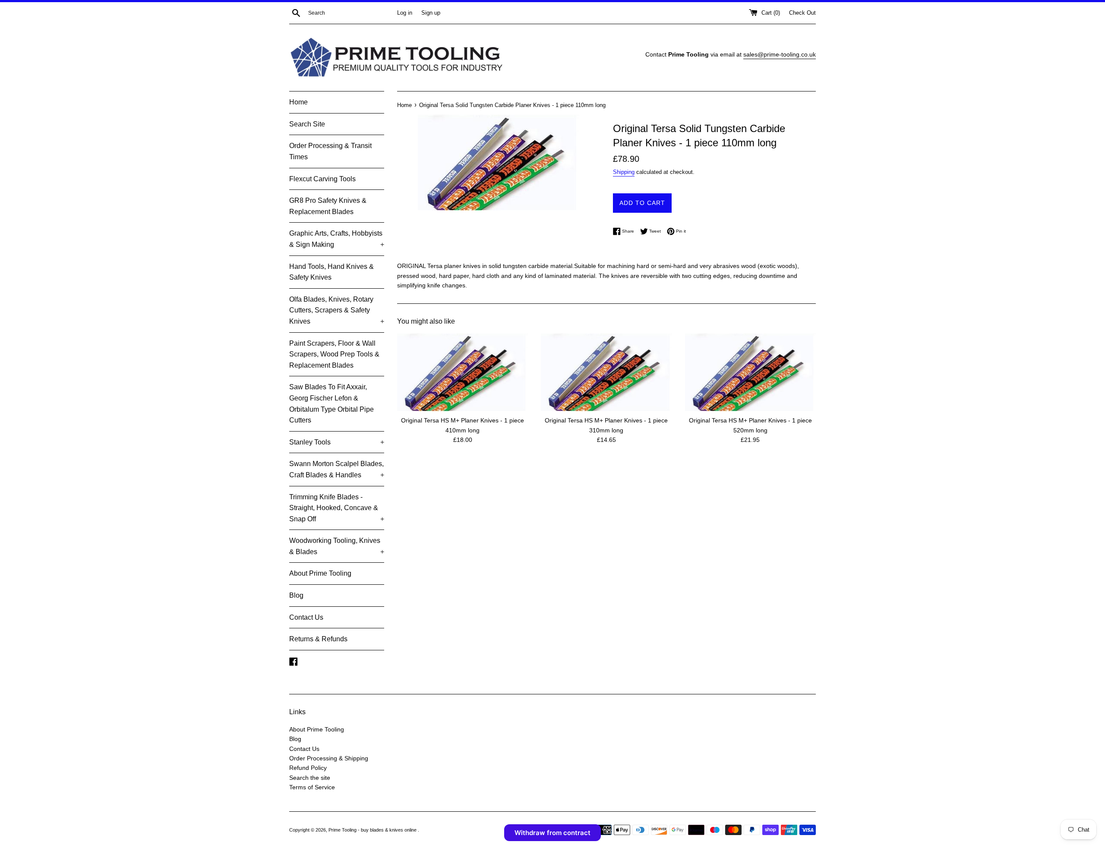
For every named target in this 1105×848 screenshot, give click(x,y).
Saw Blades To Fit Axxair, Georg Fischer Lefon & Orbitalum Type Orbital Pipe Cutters (331, 403)
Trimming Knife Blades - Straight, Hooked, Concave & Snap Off (336, 508)
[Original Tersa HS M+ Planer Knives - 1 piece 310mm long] (606, 372)
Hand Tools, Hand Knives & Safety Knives (331, 272)
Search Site (307, 124)
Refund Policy (308, 767)
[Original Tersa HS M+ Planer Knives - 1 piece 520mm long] (750, 372)
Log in (404, 13)
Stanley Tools (336, 442)
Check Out (802, 13)
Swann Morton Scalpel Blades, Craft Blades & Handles (336, 469)
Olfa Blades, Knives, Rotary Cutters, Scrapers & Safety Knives (336, 310)
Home (298, 102)
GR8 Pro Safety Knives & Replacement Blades (327, 206)
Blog (296, 595)
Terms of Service (312, 787)
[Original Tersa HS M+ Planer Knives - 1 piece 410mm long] (462, 372)
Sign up (430, 13)
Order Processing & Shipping (328, 758)
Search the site (309, 777)
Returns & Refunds (318, 639)
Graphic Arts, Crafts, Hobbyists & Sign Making (336, 239)
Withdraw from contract (552, 833)
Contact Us (306, 617)
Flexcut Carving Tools (322, 179)
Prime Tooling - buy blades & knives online (373, 829)
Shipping (624, 172)
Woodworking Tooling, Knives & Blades (336, 546)
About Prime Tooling (320, 573)
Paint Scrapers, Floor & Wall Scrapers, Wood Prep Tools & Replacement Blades (334, 354)
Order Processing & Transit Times (330, 151)
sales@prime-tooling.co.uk (779, 54)
